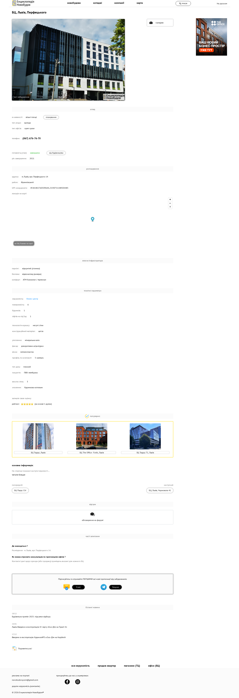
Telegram (115, 587)
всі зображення (21, 97)
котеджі (97, 2)
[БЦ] (211, 55)
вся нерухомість (80, 665)
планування (51, 117)
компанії (119, 2)
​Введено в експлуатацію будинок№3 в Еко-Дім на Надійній (39, 637)
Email (78, 587)
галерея (159, 22)
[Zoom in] (170, 199)
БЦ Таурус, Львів (38, 452)
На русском (222, 3)
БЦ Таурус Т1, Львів (145, 452)
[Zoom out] (170, 203)
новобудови (74, 2)
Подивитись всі (25, 648)
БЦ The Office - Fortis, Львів (92, 452)
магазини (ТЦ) (132, 665)
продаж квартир (107, 665)
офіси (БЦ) (154, 665)
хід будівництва (56, 153)
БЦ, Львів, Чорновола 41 (160, 490)
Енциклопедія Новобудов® (31, 692)
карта (140, 2)
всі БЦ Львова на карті (24, 243)
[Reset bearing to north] (170, 207)
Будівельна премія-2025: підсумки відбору (31, 616)
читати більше (18, 475)
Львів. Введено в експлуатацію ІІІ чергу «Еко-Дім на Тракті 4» (39, 627)
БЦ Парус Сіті (20, 490)
